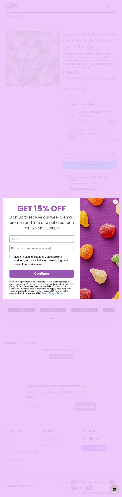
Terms (60, 293)
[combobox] (15, 248)
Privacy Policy (48, 293)
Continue (41, 273)
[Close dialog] (115, 201)
